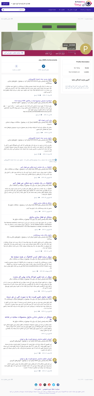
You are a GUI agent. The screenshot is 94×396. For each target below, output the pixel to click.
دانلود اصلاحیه (16, 103)
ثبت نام (5, 4)
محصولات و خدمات (85, 10)
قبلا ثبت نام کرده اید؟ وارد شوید (21, 4)
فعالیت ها (61, 10)
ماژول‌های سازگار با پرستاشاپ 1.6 (13, 299)
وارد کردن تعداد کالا (45, 120)
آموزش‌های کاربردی (15, 341)
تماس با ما (38, 389)
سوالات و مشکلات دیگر (11, 169)
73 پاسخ (36, 353)
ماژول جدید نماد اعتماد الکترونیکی (40, 79)
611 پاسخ (38, 251)
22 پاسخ (38, 115)
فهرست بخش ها (72, 10)
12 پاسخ (38, 133)
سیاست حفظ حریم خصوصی (51, 389)
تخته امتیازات (52, 10)
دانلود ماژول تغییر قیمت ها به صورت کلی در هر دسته (29, 297)
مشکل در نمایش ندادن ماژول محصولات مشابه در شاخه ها (28, 318)
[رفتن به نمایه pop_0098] (55, 80)
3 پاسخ (37, 211)
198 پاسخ (37, 95)
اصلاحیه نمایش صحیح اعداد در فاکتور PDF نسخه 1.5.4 (33, 101)
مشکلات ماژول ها (13, 205)
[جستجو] (3, 9)
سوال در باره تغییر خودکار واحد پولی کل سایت (32, 277)
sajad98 (35, 122)
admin (36, 341)
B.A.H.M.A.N (34, 81)
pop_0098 (49, 81)
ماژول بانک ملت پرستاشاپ (42, 235)
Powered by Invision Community (47, 393)
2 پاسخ (36, 311)
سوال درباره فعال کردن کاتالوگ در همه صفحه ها (31, 256)
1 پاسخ (36, 177)
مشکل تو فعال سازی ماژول (43, 203)
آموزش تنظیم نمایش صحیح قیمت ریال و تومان (36, 339)
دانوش (36, 103)
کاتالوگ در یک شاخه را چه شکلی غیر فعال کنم (36, 167)
